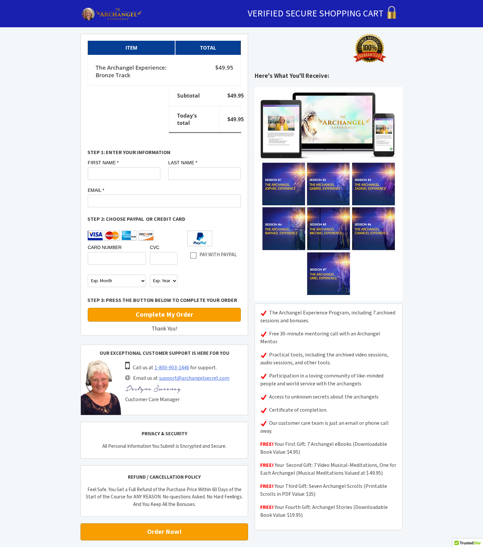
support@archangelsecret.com (194, 378)
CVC (154, 247)
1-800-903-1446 (171, 367)
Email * (96, 190)
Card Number (105, 247)
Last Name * (182, 162)
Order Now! (164, 532)
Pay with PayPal (218, 255)
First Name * (103, 162)
